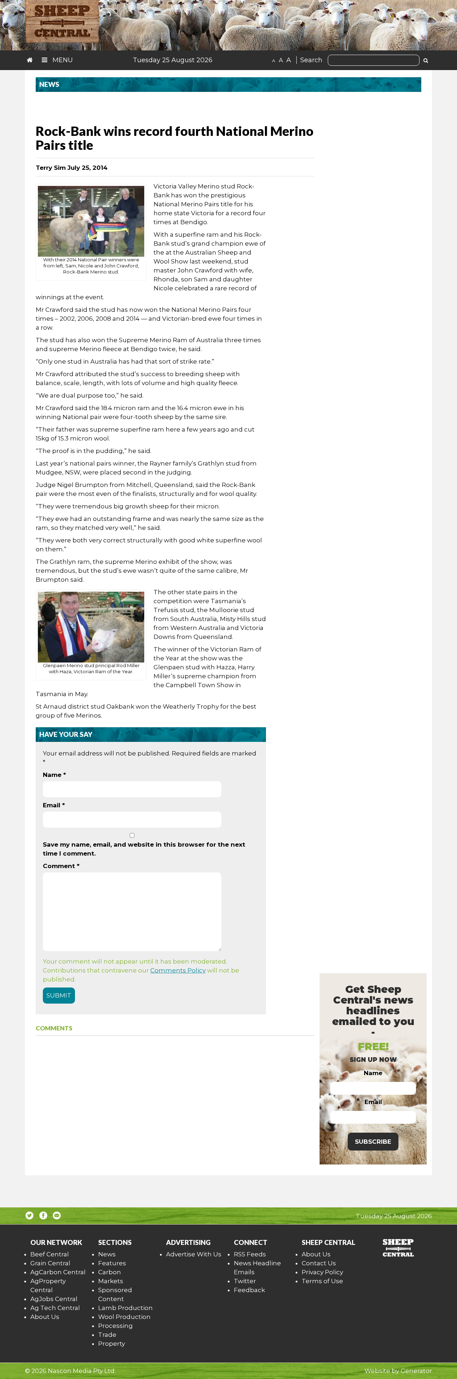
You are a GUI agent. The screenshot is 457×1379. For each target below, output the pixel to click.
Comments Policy (178, 970)
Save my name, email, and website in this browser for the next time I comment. (144, 849)
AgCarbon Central (58, 1272)
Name (54, 774)
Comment (61, 866)
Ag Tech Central (55, 1307)
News (107, 1254)
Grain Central (50, 1263)
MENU (62, 60)
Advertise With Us (193, 1254)
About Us (44, 1316)
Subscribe (373, 1141)
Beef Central (49, 1254)
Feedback (249, 1290)
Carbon (109, 1272)
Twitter (245, 1281)
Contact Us (319, 1263)
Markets (110, 1281)
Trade (107, 1334)
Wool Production (124, 1316)
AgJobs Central (53, 1298)
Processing (115, 1325)
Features (112, 1263)
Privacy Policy (322, 1272)
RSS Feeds (250, 1254)
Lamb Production (125, 1307)
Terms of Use (322, 1281)
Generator (416, 1370)
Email (54, 805)
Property (111, 1343)
